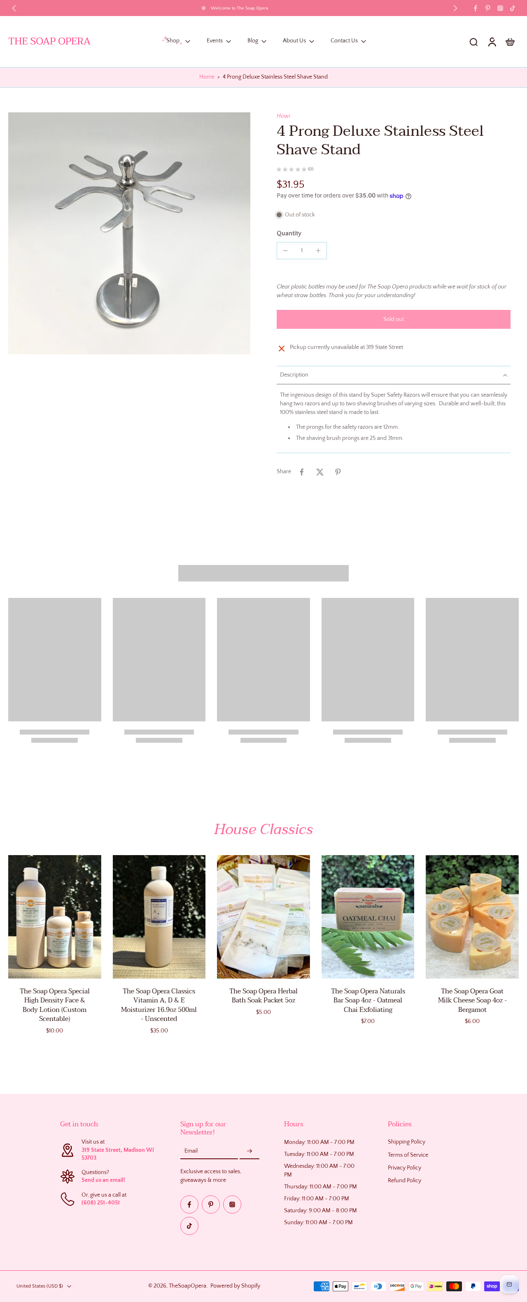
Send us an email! (103, 1180)
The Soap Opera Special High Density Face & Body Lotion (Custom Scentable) (55, 1005)
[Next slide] (455, 8)
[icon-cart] (510, 41)
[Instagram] (500, 8)
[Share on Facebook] (302, 472)
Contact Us (344, 41)
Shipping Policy (406, 1142)
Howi (283, 116)
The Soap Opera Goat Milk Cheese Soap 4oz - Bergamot (472, 1001)
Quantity (289, 233)
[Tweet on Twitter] (320, 472)
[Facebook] (475, 8)
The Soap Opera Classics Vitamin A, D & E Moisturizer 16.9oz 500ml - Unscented (159, 1005)
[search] (473, 41)
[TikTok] (512, 8)
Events (215, 41)
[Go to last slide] (14, 8)
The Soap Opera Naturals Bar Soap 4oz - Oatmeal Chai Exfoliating (368, 1001)
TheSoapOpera (187, 1286)
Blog (252, 41)
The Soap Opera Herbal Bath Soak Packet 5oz (263, 996)
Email (191, 1151)
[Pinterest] (488, 8)
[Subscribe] (249, 1151)
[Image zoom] (129, 233)
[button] (394, 319)
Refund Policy (404, 1180)
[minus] (285, 250)
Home (207, 77)
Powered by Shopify (235, 1286)
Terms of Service (408, 1155)
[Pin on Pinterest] (338, 472)
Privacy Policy (404, 1168)
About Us (294, 41)
